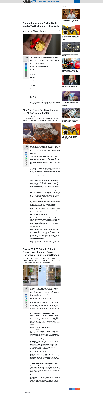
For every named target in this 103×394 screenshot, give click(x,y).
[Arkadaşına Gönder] (26, 72)
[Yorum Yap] (26, 76)
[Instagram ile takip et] (76, 389)
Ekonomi (44, 1)
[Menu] (75, 2)
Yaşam (57, 1)
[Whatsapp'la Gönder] (26, 70)
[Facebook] (26, 64)
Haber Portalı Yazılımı (28, 392)
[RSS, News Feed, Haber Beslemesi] (78, 389)
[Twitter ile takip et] (73, 389)
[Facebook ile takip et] (70, 389)
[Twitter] (26, 66)
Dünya (49, 1)
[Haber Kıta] (29, 1)
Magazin (53, 1)
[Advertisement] (42, 13)
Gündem (40, 1)
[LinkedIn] (26, 68)
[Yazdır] (26, 74)
